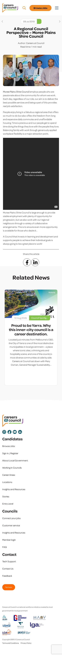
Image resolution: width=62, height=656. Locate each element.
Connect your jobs (11, 518)
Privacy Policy (26, 643)
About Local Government (15, 460)
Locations (7, 482)
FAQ (4, 547)
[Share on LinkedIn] (35, 262)
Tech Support (9, 561)
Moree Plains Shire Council (16, 91)
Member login (9, 539)
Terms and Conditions (10, 643)
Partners (8, 587)
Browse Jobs (40, 8)
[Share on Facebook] (27, 262)
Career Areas (8, 474)
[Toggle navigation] (57, 8)
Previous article (2, 21)
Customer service (11, 525)
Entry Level (7, 503)
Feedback (7, 575)
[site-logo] (12, 421)
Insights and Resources (13, 489)
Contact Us (7, 568)
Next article (59, 21)
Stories (5, 496)
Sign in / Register (10, 453)
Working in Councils (12, 467)
